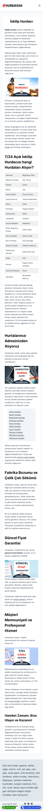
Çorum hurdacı (14, 701)
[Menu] (39, 6)
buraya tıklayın (20, 599)
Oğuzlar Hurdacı (16, 432)
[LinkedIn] (32, 804)
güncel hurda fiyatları (26, 457)
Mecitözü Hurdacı (16, 435)
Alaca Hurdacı (15, 412)
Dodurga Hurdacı (16, 421)
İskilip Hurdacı (15, 426)
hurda (7, 147)
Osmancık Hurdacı (16, 438)
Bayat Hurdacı (15, 415)
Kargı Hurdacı (15, 423)
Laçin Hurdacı (15, 429)
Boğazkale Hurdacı (17, 418)
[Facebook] (25, 804)
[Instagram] (28, 804)
